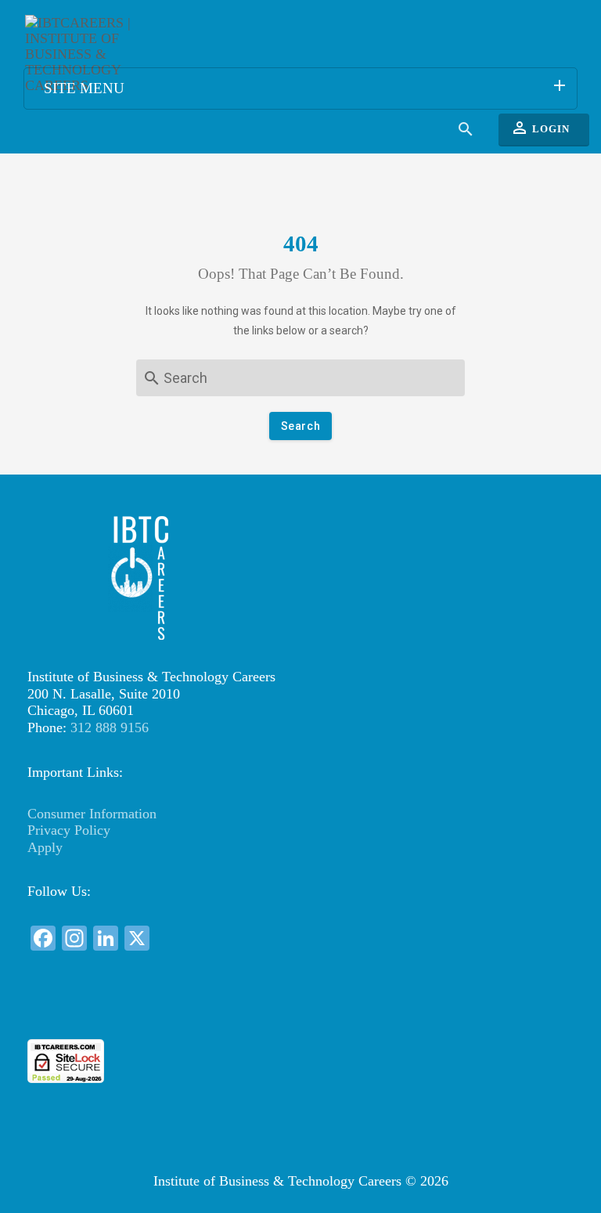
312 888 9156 (109, 727)
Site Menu (306, 86)
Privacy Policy (68, 830)
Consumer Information (92, 813)
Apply (45, 847)
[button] (300, 1010)
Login (540, 127)
